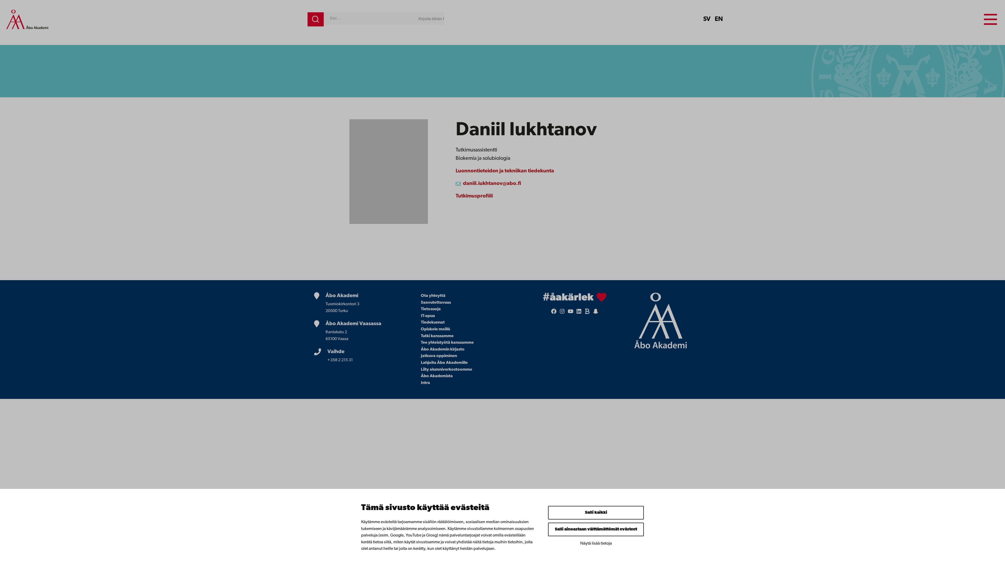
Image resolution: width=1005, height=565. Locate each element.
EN (719, 19)
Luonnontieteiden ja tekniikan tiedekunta (505, 171)
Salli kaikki (596, 513)
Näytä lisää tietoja (596, 543)
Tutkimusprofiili (474, 196)
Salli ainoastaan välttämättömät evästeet (596, 529)
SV (707, 19)
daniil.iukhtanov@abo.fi (492, 183)
